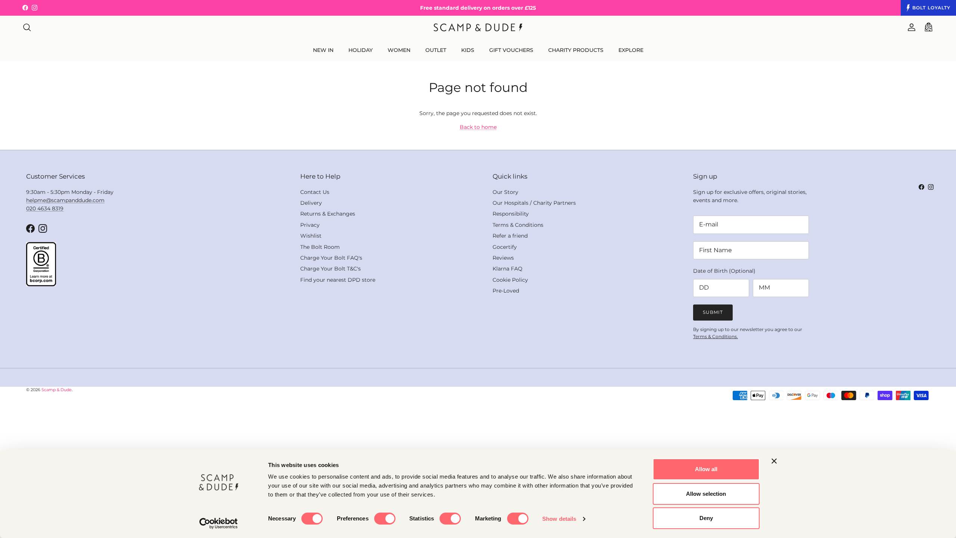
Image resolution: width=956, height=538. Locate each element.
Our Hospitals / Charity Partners (534, 203)
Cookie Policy (510, 279)
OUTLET (435, 50)
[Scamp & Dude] (478, 27)
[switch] (384, 519)
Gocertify (505, 247)
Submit (713, 312)
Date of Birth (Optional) (724, 271)
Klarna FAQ (507, 268)
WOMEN (399, 50)
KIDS (467, 50)
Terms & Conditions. (715, 336)
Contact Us (314, 192)
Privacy (310, 225)
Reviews (503, 257)
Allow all (706, 469)
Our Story (505, 192)
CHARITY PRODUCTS (575, 50)
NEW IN (323, 50)
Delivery (311, 203)
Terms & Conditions (518, 225)
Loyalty (931, 7)
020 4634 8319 (44, 208)
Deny (706, 518)
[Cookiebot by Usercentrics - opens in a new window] (218, 523)
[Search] (26, 27)
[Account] (910, 27)
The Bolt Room (320, 247)
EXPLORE (630, 50)
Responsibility (511, 213)
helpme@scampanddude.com (65, 200)
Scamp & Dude (56, 389)
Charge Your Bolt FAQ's (331, 257)
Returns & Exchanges (327, 213)
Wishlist (311, 235)
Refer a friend (510, 235)
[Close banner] (774, 461)
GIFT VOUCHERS (511, 50)
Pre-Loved (506, 290)
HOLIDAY (360, 50)
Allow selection (706, 494)
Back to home (478, 127)
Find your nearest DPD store (337, 279)
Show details (559, 519)
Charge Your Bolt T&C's (330, 268)
